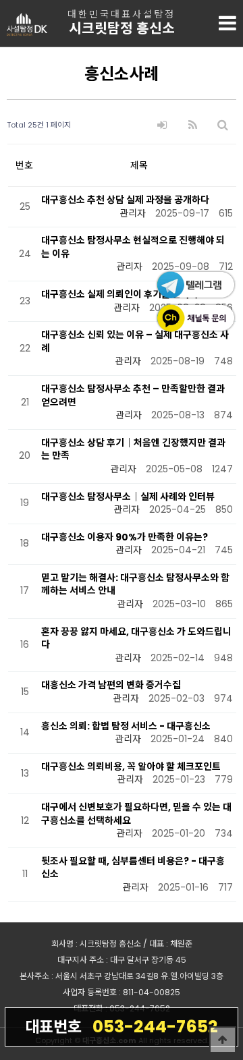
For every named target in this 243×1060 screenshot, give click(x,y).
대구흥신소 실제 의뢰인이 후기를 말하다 (119, 294)
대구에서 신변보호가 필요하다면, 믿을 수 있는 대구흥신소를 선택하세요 (136, 813)
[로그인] (162, 125)
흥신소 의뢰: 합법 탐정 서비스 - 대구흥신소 (126, 726)
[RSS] (193, 125)
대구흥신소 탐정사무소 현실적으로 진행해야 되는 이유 (133, 246)
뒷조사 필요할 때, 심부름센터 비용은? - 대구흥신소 (133, 867)
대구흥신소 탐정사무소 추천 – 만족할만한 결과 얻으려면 (133, 395)
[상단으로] (222, 1039)
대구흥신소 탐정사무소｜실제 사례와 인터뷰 (128, 496)
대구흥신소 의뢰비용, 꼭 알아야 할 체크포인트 (131, 766)
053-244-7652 (121, 1026)
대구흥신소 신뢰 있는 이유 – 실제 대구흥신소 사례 (135, 341)
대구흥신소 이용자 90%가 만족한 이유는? (124, 537)
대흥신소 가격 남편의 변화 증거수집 (111, 685)
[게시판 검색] (223, 125)
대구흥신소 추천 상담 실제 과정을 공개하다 (125, 199)
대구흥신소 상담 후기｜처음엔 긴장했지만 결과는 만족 (133, 449)
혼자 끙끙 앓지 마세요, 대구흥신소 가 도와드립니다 (136, 638)
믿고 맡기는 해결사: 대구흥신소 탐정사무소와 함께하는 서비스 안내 (135, 584)
